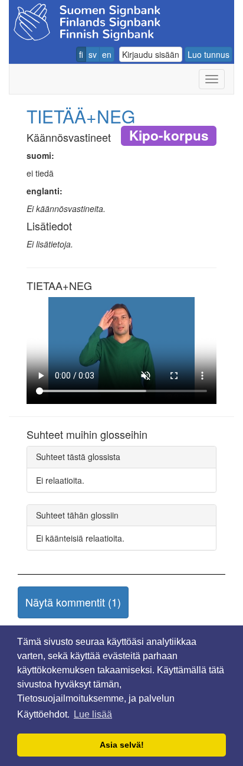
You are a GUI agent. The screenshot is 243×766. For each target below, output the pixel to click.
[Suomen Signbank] (87, 20)
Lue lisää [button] (93, 714)
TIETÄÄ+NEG (81, 116)
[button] (73, 602)
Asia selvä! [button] (122, 744)
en (106, 54)
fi (81, 54)
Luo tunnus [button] (208, 54)
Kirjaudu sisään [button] (150, 54)
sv (92, 54)
